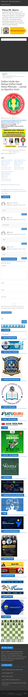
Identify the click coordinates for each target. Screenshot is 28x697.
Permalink (23, 205)
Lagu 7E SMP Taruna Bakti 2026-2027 (11, 679)
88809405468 (5, 1)
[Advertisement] (14, 57)
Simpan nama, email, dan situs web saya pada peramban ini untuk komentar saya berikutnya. (12, 307)
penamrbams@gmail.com (15, 1)
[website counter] (13, 326)
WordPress (19, 694)
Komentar (4, 265)
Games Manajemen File (7, 673)
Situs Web (3, 296)
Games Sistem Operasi (7, 676)
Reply (24, 214)
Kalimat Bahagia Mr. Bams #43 (17, 189)
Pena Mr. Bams (11, 693)
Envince (25, 693)
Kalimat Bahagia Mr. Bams (13, 184)
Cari (2, 318)
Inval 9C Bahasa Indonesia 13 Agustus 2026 (12, 669)
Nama (3, 283)
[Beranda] (3, 75)
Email (3, 290)
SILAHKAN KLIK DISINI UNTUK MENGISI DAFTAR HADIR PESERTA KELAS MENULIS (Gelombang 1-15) (13, 121)
